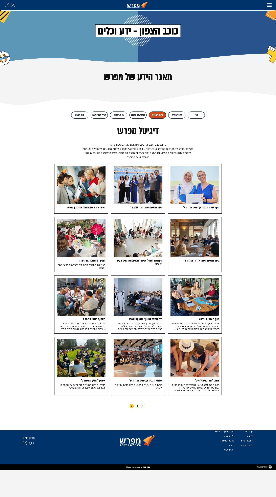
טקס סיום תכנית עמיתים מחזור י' (201, 207)
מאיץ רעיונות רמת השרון (92, 260)
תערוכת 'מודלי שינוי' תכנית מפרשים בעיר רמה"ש (139, 262)
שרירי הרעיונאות (99, 115)
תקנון (231, 445)
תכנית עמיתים (246, 445)
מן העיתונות (119, 115)
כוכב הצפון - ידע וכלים (224, 431)
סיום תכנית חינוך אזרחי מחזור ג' (202, 260)
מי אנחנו (249, 436)
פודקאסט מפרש (138, 115)
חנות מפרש (80, 115)
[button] (269, 5)
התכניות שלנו (247, 440)
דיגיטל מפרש (157, 115)
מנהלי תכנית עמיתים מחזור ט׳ (146, 380)
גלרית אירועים (228, 436)
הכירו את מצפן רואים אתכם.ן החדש (86, 207)
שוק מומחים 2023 (209, 319)
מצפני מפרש (177, 115)
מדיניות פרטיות (227, 440)
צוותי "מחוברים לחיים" (207, 380)
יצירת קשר (229, 450)
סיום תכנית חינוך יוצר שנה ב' (146, 207)
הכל (196, 115)
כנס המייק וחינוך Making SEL (146, 319)
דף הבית (249, 431)
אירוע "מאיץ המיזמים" (93, 380)
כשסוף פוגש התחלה (94, 319)
